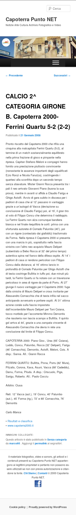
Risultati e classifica (20, 421)
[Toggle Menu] (55, 63)
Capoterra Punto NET (31, 19)
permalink (41, 443)
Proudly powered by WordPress (48, 507)
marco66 (15, 443)
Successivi (62, 75)
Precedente (14, 75)
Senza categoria (57, 439)
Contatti (42, 473)
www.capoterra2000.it (21, 425)
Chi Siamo (30, 473)
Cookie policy (17, 507)
